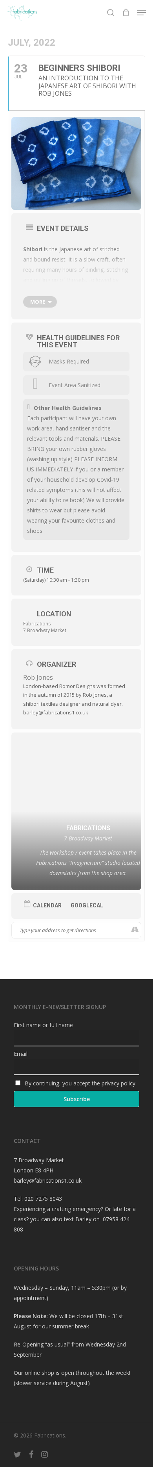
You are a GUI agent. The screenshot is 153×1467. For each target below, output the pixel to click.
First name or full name (43, 1025)
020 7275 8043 (43, 1198)
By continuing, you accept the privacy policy (79, 1083)
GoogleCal (87, 905)
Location (54, 614)
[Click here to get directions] (135, 930)
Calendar (47, 905)
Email (20, 1053)
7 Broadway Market (44, 630)
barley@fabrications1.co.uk (48, 1180)
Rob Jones (38, 677)
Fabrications (37, 623)
